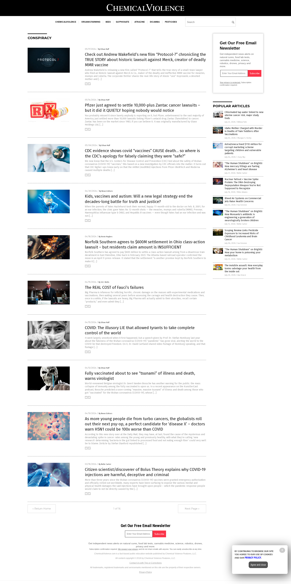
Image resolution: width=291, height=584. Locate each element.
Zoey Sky (241, 157)
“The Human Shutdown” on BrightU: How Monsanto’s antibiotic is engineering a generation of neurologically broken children (244, 216)
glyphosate (122, 22)
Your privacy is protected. (230, 82)
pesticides (171, 22)
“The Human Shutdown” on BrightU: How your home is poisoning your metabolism (244, 252)
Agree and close (258, 564)
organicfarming (90, 22)
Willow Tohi (242, 122)
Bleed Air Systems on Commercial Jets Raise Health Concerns (243, 200)
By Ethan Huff (103, 49)
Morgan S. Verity (244, 138)
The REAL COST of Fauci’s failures (114, 287)
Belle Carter (242, 173)
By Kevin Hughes (105, 237)
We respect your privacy (128, 549)
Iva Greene (242, 205)
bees (108, 22)
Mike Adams (242, 192)
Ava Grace (241, 275)
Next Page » (192, 508)
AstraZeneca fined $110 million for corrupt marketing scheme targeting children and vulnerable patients (243, 149)
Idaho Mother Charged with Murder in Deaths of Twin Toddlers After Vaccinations (243, 131)
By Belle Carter (105, 464)
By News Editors (106, 191)
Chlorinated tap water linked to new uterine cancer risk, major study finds (244, 115)
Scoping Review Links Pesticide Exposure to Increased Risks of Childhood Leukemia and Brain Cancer (241, 235)
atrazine (139, 22)
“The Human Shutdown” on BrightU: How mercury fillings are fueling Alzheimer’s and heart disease (244, 166)
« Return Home (42, 508)
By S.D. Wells (104, 282)
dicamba (155, 22)
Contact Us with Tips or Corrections (146, 563)
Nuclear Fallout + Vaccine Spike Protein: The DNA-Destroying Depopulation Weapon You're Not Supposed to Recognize (243, 184)
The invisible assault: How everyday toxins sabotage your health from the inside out (244, 268)
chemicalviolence (65, 22)
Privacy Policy (145, 572)
